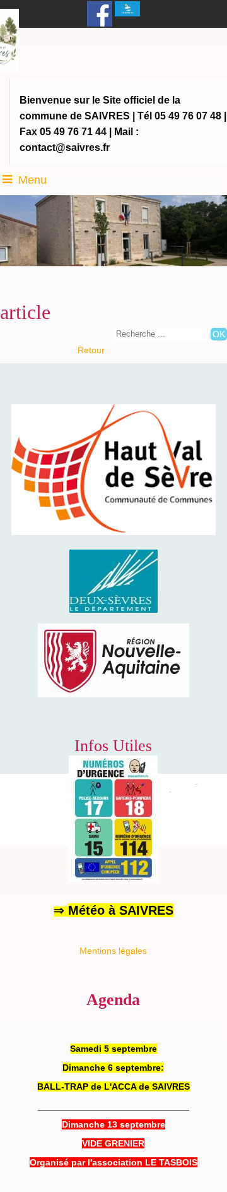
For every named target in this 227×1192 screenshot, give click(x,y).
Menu (32, 180)
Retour (91, 350)
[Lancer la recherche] (219, 334)
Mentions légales (113, 951)
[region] (113, 694)
